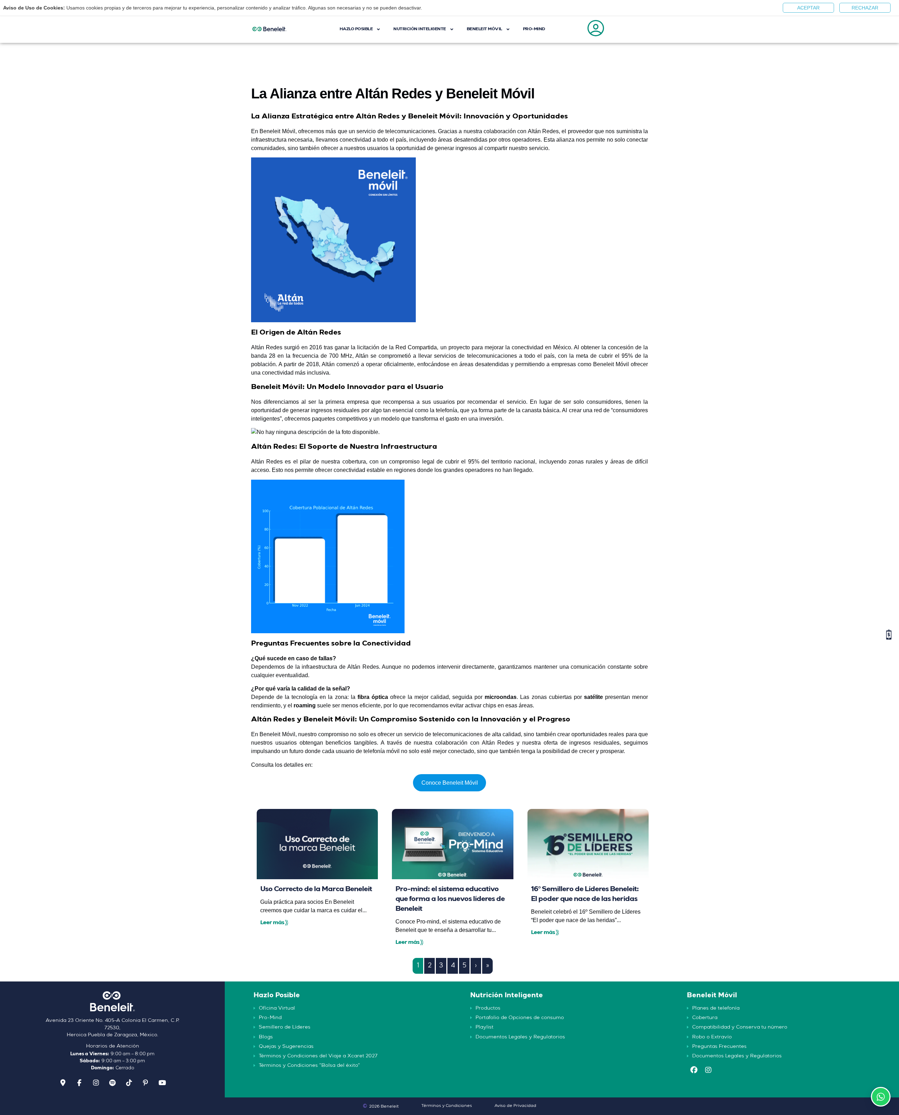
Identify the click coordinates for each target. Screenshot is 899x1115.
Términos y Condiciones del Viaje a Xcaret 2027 (318, 1056)
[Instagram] (96, 1083)
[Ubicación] (63, 1083)
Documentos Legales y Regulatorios (520, 1037)
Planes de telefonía (716, 1008)
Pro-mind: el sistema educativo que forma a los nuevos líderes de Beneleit (450, 899)
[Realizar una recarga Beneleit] (889, 634)
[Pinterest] (145, 1083)
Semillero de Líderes (284, 1027)
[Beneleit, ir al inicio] (112, 1004)
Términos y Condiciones (446, 1106)
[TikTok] (129, 1083)
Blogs (266, 1037)
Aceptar (808, 8)
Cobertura (704, 1017)
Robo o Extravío (712, 1037)
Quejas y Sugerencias (286, 1046)
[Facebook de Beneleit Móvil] (693, 1071)
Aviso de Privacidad (515, 1106)
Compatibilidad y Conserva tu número (739, 1027)
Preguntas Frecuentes (719, 1046)
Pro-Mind (270, 1017)
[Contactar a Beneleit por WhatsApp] (881, 1097)
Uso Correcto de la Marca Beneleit (316, 889)
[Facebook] (79, 1083)
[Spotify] (112, 1083)
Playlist (484, 1027)
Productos (487, 1008)
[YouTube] (162, 1083)
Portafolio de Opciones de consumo (519, 1017)
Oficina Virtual (277, 1008)
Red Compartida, (416, 347)
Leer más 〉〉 (274, 923)
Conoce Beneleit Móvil (449, 783)
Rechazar (865, 8)
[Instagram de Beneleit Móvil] (708, 1071)
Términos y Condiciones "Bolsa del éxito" (309, 1065)
